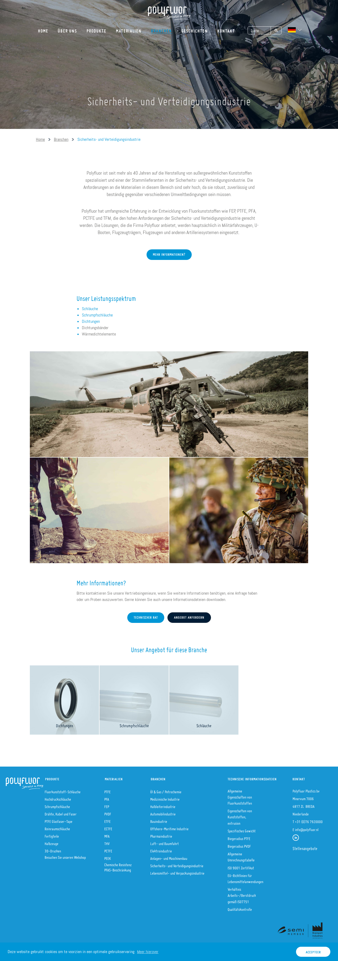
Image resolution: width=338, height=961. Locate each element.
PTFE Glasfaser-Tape (58, 820)
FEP (106, 805)
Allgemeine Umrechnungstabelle (241, 855)
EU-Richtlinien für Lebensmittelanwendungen (245, 877)
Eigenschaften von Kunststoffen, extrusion (240, 815)
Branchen (161, 29)
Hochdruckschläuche (58, 797)
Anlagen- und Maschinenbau (168, 857)
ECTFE (108, 827)
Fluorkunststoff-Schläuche (63, 790)
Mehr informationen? (169, 253)
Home (43, 29)
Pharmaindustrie (161, 834)
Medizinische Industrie (165, 797)
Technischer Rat (146, 616)
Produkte (96, 29)
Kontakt (226, 29)
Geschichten (194, 29)
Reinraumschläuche (57, 827)
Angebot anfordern (189, 616)
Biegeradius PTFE (239, 837)
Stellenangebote (305, 847)
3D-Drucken (53, 849)
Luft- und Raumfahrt (164, 842)
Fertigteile (52, 834)
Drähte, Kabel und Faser (61, 812)
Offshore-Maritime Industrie (169, 827)
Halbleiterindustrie (162, 805)
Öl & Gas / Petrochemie (165, 790)
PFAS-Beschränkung (117, 868)
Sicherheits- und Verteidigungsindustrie (176, 864)
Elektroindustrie (161, 849)
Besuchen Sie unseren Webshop (65, 856)
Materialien (129, 29)
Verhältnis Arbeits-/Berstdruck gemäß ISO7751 (242, 894)
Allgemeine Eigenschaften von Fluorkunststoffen (240, 795)
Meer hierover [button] (147, 951)
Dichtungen (91, 321)
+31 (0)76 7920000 (309, 820)
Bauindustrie (158, 820)
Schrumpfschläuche (97, 315)
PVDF (107, 812)
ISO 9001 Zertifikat (241, 866)
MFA (107, 834)
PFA (106, 797)
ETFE (107, 820)
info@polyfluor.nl (306, 828)
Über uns (67, 29)
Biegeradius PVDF (239, 845)
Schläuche (90, 308)
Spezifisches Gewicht (242, 829)
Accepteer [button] (313, 951)
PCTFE (108, 849)
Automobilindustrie (163, 812)
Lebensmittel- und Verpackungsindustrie (177, 871)
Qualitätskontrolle (240, 908)
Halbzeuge (51, 842)
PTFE (107, 790)
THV (107, 842)
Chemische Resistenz (118, 863)
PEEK (107, 857)
